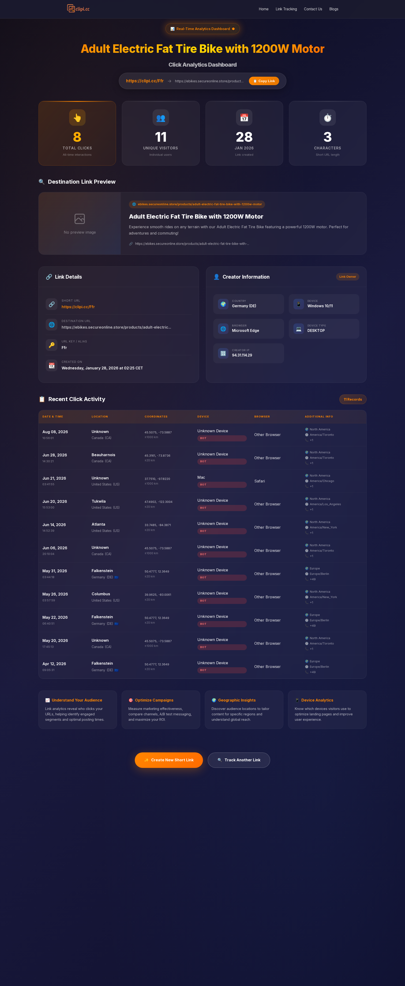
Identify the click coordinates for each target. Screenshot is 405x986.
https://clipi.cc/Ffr (145, 80)
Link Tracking (286, 9)
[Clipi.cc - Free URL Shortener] (78, 9)
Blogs (333, 9)
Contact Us (313, 9)
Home (264, 9)
